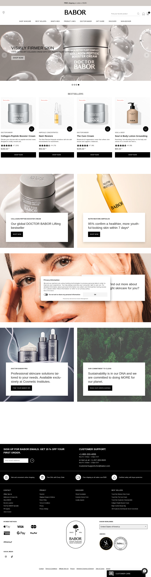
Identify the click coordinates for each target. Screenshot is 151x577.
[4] (78, 84)
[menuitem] (25, 21)
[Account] (143, 14)
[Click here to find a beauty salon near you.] (4, 12)
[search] (138, 13)
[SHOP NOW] (75, 53)
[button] (144, 571)
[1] (72, 84)
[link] (69, 3)
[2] (74, 84)
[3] (76, 84)
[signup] (32, 461)
